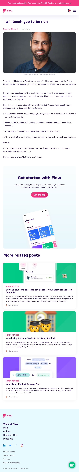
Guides (6, 431)
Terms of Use (9, 455)
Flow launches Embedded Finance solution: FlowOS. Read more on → (39, 3)
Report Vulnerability (11, 463)
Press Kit (8, 438)
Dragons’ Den (10, 435)
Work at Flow (10, 424)
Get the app (39, 195)
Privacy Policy (9, 452)
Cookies (6, 459)
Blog (5, 427)
